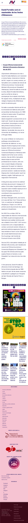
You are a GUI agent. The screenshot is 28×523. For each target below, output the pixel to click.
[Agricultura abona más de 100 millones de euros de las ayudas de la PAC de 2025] (14, 343)
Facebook (5, 483)
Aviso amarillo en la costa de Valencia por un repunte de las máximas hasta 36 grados (5, 352)
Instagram (5, 485)
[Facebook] (10, 57)
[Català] (22, 1)
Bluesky (5, 496)
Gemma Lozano (22, 39)
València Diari (4, 479)
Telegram (5, 490)
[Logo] (12, 2)
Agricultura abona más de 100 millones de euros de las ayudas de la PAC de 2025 (13, 351)
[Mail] (2, 489)
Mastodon (5, 497)
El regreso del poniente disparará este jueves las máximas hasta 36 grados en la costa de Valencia (13, 373)
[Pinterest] (25, 57)
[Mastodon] (16, 57)
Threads (5, 499)
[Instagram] (7, 57)
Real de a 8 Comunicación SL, (5, 512)
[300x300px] (14, 311)
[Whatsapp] (5, 57)
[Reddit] (23, 57)
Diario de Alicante (5, 476)
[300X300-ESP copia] (14, 328)
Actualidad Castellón (5, 477)
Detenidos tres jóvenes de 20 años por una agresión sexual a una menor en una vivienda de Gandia (5, 373)
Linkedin (5, 487)
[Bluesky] (18, 57)
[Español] (25, 1)
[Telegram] (14, 57)
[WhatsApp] (2, 494)
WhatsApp (5, 494)
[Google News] (3, 57)
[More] (14, 59)
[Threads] (2, 500)
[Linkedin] (20, 57)
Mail (4, 488)
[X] (12, 57)
